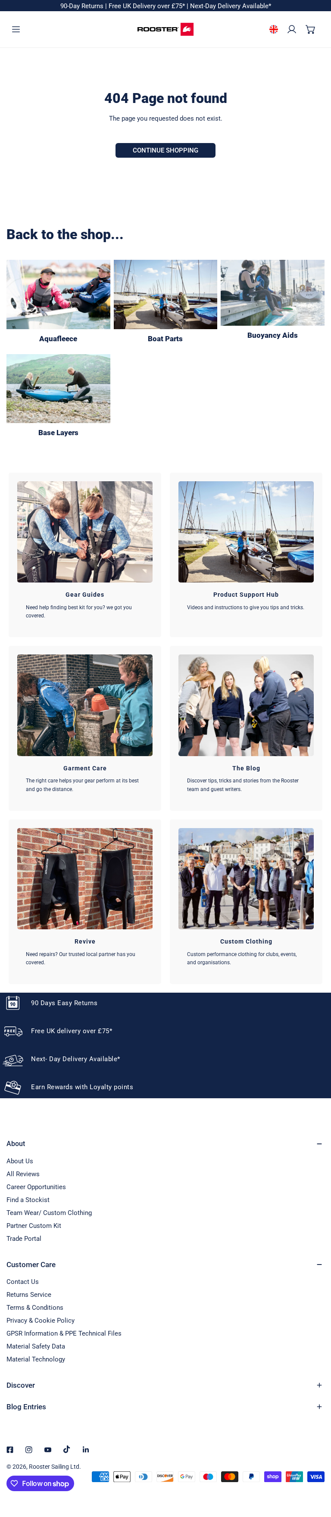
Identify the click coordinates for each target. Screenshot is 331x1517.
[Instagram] (28, 1449)
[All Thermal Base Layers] (58, 388)
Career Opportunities (36, 1187)
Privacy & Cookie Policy (40, 1320)
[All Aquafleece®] (58, 294)
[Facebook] (9, 1449)
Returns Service (28, 1295)
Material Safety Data (35, 1346)
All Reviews (23, 1174)
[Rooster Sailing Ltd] (165, 29)
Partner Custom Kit (33, 1226)
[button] (310, 28)
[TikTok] (66, 1449)
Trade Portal (23, 1239)
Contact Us (22, 1282)
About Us (19, 1161)
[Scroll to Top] (315, 1471)
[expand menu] (16, 29)
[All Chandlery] (166, 294)
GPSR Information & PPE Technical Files (64, 1333)
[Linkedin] (85, 1449)
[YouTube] (47, 1449)
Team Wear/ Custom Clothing (49, 1213)
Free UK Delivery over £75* (148, 6)
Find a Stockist (28, 1200)
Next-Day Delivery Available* (230, 6)
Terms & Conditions (34, 1307)
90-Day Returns (82, 6)
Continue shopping (165, 150)
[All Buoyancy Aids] (273, 292)
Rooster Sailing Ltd (54, 1466)
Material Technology (35, 1359)
